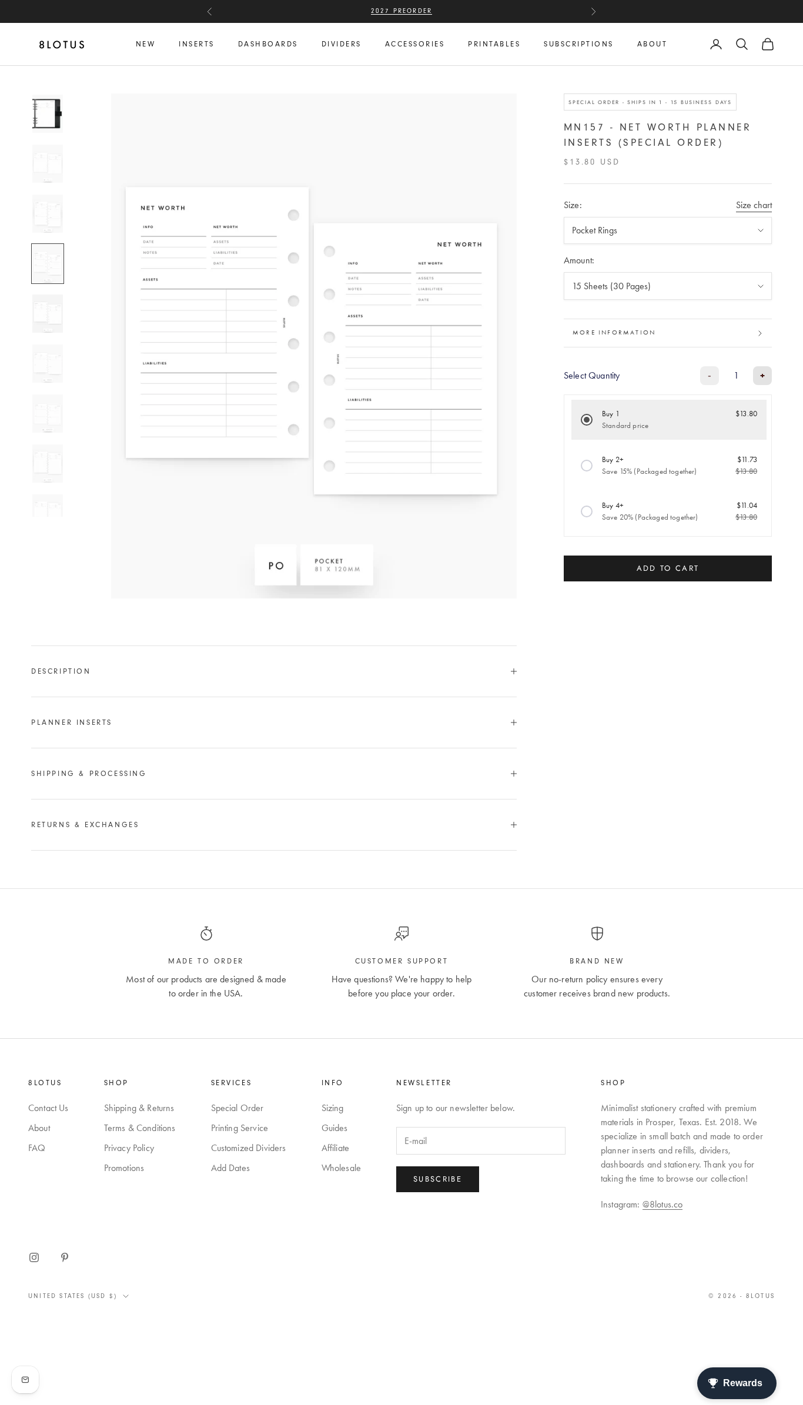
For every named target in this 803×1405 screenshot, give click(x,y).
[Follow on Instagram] (34, 1257)
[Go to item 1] (47, 113)
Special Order (237, 1107)
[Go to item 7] (47, 413)
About (652, 44)
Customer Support (402, 961)
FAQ (36, 1147)
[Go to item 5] (47, 313)
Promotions (124, 1167)
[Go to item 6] (47, 363)
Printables (494, 44)
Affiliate (335, 1147)
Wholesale (341, 1167)
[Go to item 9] (47, 513)
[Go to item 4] (47, 263)
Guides (335, 1127)
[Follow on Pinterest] (65, 1257)
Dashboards (268, 44)
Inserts (197, 44)
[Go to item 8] (47, 463)
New (146, 44)
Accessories (415, 44)
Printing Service (240, 1127)
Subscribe (437, 1179)
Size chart (754, 204)
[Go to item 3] (47, 213)
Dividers (342, 44)
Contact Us (48, 1107)
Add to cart (668, 568)
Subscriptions (579, 44)
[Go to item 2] (47, 163)
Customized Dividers (248, 1147)
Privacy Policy (129, 1147)
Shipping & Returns (139, 1107)
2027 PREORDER (402, 11)
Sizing (333, 1107)
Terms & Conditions (140, 1127)
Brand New (597, 961)
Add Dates (230, 1167)
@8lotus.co (663, 1204)
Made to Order (206, 961)
